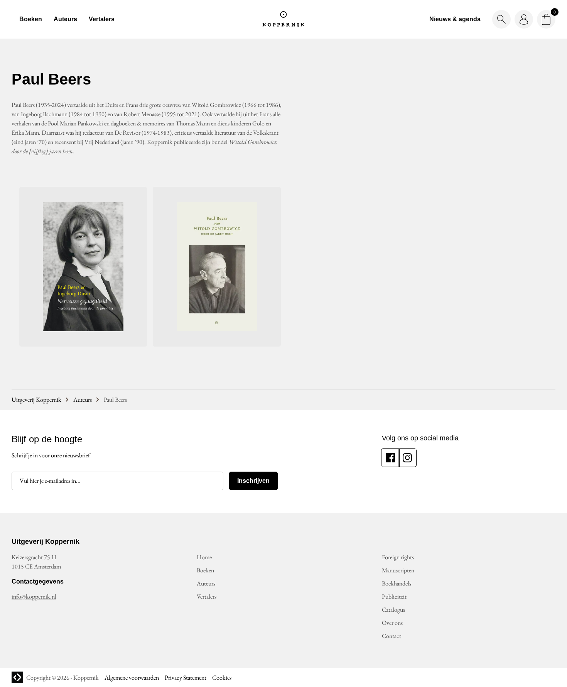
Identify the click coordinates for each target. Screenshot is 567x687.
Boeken (30, 19)
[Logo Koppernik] (283, 19)
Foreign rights (398, 557)
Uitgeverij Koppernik (36, 400)
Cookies (221, 677)
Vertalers (102, 19)
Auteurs (65, 19)
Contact (391, 636)
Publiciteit (394, 596)
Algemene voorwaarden (132, 677)
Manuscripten (398, 570)
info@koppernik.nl (34, 596)
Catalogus (393, 610)
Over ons (392, 623)
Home (204, 557)
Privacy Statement (185, 677)
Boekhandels (396, 583)
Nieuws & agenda (455, 19)
